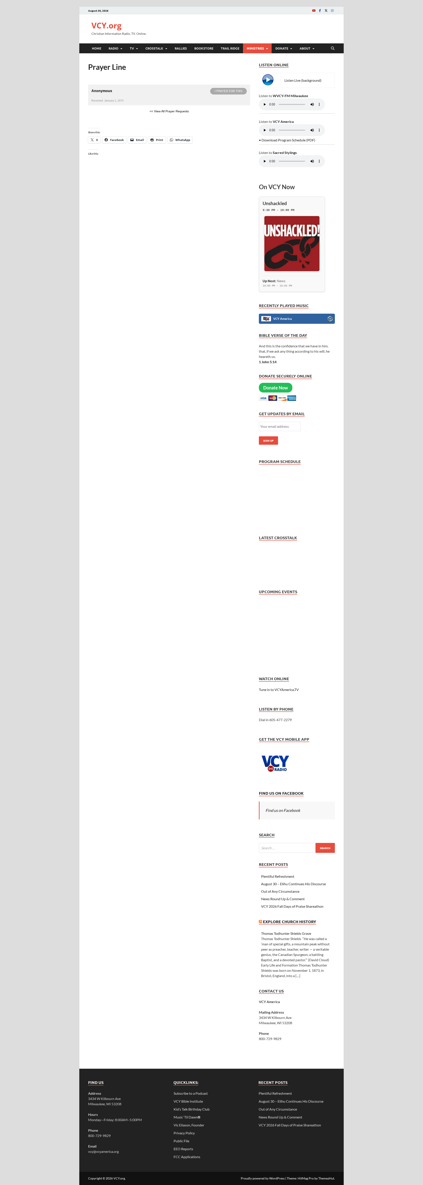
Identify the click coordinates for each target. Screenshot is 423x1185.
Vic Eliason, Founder (189, 1125)
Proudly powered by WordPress (263, 1178)
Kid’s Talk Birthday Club (192, 1109)
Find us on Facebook (281, 793)
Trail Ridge (230, 48)
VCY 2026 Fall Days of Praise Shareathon (292, 906)
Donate (281, 48)
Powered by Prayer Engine (104, 118)
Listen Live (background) (302, 80)
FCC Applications (187, 1157)
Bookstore (203, 48)
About (305, 48)
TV (132, 48)
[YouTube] (313, 10)
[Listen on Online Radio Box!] (330, 319)
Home (96, 48)
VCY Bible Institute (188, 1101)
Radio (113, 48)
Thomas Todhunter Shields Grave (286, 933)
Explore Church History (289, 921)
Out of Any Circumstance (280, 891)
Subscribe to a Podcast (191, 1093)
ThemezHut (326, 1178)
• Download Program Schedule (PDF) (287, 140)
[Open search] (332, 48)
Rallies (181, 48)
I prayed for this (228, 91)
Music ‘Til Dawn (187, 1117)
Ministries (255, 48)
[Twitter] (326, 10)
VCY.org (106, 25)
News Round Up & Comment (283, 899)
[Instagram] (332, 10)
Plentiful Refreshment (277, 876)
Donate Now (275, 387)
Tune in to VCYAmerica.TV (279, 689)
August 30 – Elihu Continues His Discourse (293, 884)
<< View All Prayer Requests (169, 111)
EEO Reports (183, 1149)
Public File (181, 1141)
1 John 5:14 (267, 362)
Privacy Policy (184, 1133)
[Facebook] (320, 10)
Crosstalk (154, 48)
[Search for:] (297, 848)
